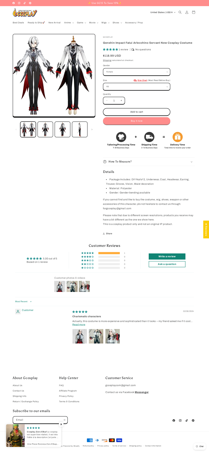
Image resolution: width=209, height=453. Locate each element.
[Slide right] (92, 129)
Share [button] (109, 233)
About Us (17, 385)
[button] (68, 22)
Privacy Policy (66, 396)
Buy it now (137, 121)
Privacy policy (103, 446)
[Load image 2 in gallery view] (45, 129)
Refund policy (88, 446)
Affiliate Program (68, 391)
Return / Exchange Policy (26, 401)
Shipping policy (135, 446)
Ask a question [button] (167, 264)
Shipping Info (19, 396)
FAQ (61, 385)
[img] (80, 311)
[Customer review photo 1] (79, 336)
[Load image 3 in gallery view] (62, 129)
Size (136, 80)
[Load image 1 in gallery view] (28, 129)
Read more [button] (78, 324)
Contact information (153, 446)
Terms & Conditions (69, 401)
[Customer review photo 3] (112, 336)
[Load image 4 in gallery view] (80, 129)
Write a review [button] (167, 256)
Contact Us (18, 391)
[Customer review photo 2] (96, 336)
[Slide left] (16, 129)
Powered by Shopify (71, 446)
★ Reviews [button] (206, 229)
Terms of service (119, 446)
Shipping (107, 60)
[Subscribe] (64, 420)
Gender (106, 65)
